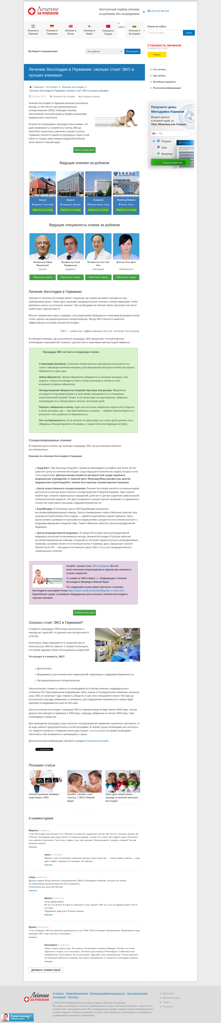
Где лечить (159, 75)
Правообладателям (77, 993)
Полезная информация (167, 88)
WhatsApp (166, 154)
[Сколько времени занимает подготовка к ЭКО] (46, 781)
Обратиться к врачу (42, 277)
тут (97, 578)
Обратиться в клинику (43, 210)
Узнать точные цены (84, 150)
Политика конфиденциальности (107, 993)
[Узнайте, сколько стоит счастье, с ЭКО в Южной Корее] (84, 781)
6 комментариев (91, 96)
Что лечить (52, 87)
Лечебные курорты (164, 82)
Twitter (166, 1002)
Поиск (189, 33)
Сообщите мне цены (84, 612)
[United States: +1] (154, 133)
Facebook (168, 1006)
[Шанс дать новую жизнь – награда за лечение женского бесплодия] (123, 781)
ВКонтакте (168, 993)
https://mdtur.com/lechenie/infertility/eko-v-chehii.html (96, 590)
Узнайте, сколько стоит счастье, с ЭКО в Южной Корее (80, 797)
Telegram (166, 141)
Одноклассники (171, 998)
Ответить (33, 847)
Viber (164, 148)
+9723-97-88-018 (159, 11)
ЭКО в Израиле (100, 566)
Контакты (73, 997)
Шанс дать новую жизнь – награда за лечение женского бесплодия (122, 797)
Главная (37, 87)
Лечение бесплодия (73, 87)
